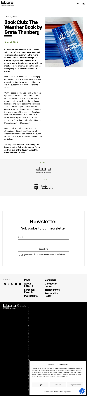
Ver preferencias (75, 385)
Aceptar (40, 385)
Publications (31, 295)
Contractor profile (51, 284)
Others (14, 17)
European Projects (29, 291)
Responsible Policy (51, 294)
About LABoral (28, 284)
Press (27, 279)
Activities (7, 17)
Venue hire (50, 279)
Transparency (52, 289)
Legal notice (67, 391)
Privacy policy (58, 391)
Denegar (58, 385)
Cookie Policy (48, 391)
